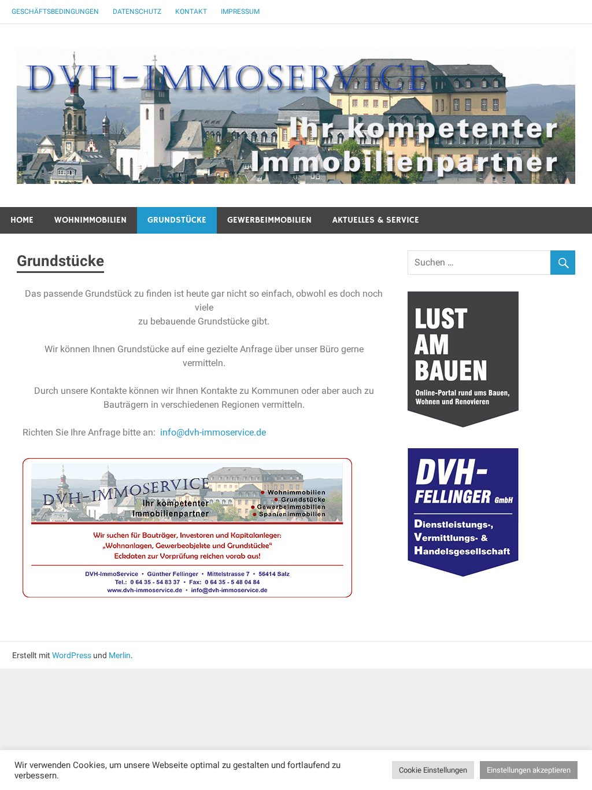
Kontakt (191, 12)
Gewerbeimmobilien (269, 220)
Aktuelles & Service (375, 220)
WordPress (71, 655)
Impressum (240, 12)
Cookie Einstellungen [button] (433, 770)
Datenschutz (137, 12)
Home (22, 220)
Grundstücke (176, 220)
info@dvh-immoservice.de (213, 432)
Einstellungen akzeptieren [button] (529, 770)
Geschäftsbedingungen (55, 12)
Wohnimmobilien (90, 220)
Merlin (120, 655)
